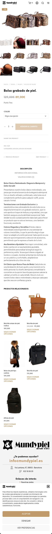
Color (7, 112)
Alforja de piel (9, 418)
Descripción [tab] (26, 169)
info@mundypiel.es (26, 461)
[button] (48, 486)
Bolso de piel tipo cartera (10, 372)
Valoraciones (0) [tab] (26, 177)
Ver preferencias (26, 528)
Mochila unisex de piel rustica (12, 324)
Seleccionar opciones (10, 333)
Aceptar (26, 514)
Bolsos (16, 149)
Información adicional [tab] (26, 173)
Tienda (13, 84)
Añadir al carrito (28, 127)
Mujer (20, 84)
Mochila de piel (32, 323)
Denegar (26, 521)
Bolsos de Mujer (30, 84)
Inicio (6, 84)
